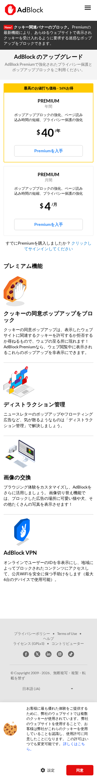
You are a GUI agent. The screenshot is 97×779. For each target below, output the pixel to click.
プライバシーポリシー (32, 633)
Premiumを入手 (48, 150)
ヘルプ (48, 638)
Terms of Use (67, 633)
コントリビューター (67, 643)
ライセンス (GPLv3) (28, 643)
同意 (79, 770)
